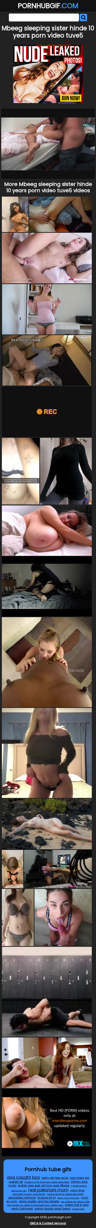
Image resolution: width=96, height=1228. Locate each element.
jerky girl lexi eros (55, 1178)
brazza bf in (47, 1197)
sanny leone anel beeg (52, 1208)
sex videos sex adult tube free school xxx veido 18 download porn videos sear (48, 1203)
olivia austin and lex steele (39, 1201)
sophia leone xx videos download (65, 1194)
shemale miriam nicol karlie (28, 1194)
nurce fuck (78, 1208)
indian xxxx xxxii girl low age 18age (43, 1185)
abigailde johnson (22, 1197)
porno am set (19, 1190)
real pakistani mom (48, 1190)
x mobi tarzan (79, 1185)
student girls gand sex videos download (46, 1181)
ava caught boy (23, 1177)
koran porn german (68, 1197)
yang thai (77, 1190)
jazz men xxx (79, 1178)
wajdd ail (16, 1181)
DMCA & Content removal (48, 1223)
